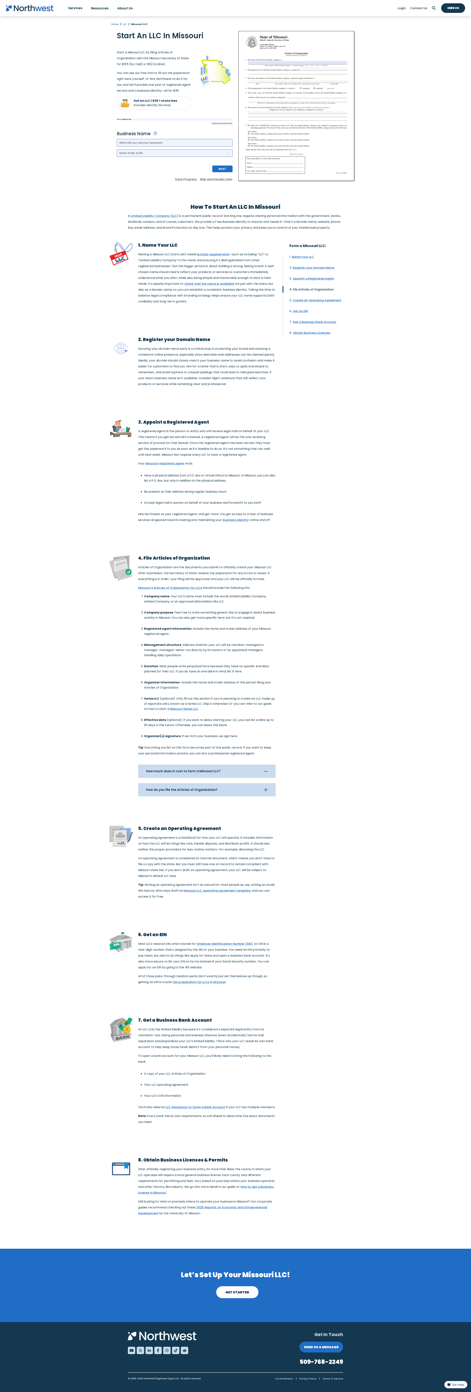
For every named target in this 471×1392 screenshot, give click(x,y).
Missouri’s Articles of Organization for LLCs (170, 588)
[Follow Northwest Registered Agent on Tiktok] (175, 1350)
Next (222, 169)
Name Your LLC (303, 257)
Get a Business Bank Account (314, 322)
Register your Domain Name (313, 268)
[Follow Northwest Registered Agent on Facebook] (158, 1350)
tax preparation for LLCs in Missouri (199, 982)
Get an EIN (300, 311)
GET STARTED (237, 1292)
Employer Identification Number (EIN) (225, 944)
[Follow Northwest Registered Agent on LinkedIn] (149, 1350)
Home (115, 24)
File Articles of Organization (313, 289)
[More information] (155, 133)
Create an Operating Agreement (317, 300)
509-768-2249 (321, 1362)
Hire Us (453, 8)
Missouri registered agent (164, 463)
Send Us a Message (321, 1347)
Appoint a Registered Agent (313, 278)
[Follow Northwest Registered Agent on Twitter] (140, 1350)
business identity (236, 520)
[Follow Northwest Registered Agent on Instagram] (167, 1350)
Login (402, 8)
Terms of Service (332, 1378)
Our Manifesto (284, 1378)
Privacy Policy (308, 1378)
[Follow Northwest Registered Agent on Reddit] (184, 1350)
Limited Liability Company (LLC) (154, 216)
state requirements (214, 254)
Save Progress (186, 179)
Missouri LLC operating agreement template (217, 891)
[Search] (434, 8)
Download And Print (222, 123)
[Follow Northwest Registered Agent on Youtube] (131, 1350)
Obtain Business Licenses (311, 333)
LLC (125, 24)
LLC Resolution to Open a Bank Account (195, 1107)
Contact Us (418, 8)
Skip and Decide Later (216, 179)
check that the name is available (209, 284)
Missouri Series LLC (184, 709)
